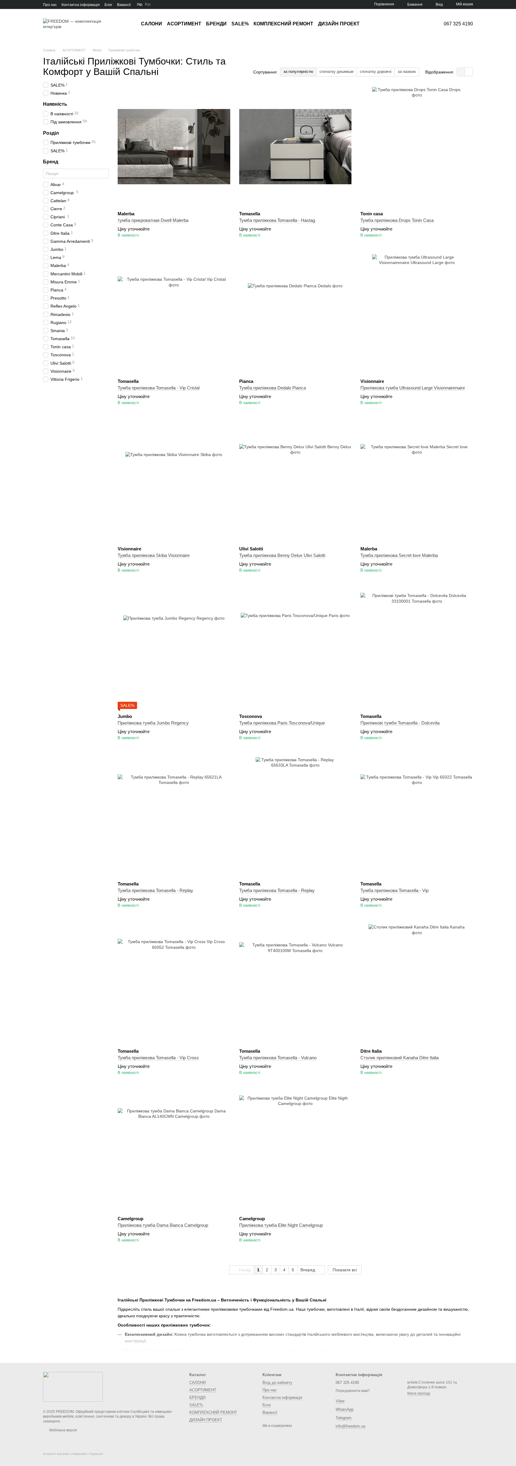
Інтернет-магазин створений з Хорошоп (73, 1454)
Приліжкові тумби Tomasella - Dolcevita (400, 722)
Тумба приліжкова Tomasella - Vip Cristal (158, 387)
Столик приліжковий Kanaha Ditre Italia (399, 1057)
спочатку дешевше (337, 71)
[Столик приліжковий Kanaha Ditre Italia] (416, 984)
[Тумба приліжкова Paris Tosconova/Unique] (295, 649)
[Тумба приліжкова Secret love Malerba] (416, 481)
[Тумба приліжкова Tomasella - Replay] (174, 816)
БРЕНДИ (216, 23)
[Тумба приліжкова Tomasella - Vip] (416, 816)
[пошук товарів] (370, 24)
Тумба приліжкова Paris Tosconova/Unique (282, 722)
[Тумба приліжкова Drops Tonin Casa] (416, 146)
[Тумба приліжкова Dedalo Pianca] (295, 314)
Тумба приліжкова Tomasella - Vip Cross (158, 1057)
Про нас (50, 5)
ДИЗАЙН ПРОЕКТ (339, 23)
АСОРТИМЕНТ (184, 23)
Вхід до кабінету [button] (277, 1382)
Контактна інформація (81, 5)
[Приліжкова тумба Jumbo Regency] (174, 649)
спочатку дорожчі (375, 71)
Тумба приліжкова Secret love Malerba (399, 555)
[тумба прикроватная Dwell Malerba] (174, 146)
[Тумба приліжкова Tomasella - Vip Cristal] (174, 314)
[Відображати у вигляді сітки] (461, 72)
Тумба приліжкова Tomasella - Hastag (277, 220)
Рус (148, 4)
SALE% (240, 23)
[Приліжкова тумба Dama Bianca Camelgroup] (174, 1151)
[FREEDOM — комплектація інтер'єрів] (73, 1386)
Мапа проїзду (418, 1393)
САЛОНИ (151, 23)
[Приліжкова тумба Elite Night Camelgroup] (295, 1151)
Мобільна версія (62, 1430)
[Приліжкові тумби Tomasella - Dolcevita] (416, 649)
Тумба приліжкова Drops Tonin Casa (397, 220)
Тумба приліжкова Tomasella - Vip (394, 890)
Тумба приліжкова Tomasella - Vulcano (278, 1057)
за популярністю (298, 71)
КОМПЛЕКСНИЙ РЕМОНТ (283, 23)
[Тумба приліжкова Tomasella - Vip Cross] (174, 984)
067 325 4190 (458, 24)
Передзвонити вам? (353, 1391)
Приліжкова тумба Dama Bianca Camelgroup (163, 1225)
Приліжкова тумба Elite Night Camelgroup (281, 1225)
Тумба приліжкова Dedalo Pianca (272, 387)
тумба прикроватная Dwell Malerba (153, 220)
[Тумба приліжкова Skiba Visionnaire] (174, 481)
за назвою (407, 71)
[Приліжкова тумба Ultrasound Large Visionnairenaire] (416, 314)
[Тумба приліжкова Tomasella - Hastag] (295, 146)
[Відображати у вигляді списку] (469, 72)
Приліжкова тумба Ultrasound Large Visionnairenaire (412, 387)
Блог (108, 5)
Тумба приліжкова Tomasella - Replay (155, 890)
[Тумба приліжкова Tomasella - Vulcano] (295, 984)
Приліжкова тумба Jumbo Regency (153, 722)
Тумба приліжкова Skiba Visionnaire (154, 555)
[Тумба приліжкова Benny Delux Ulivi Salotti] (295, 481)
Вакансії (124, 5)
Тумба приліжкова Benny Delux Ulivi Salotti (282, 555)
